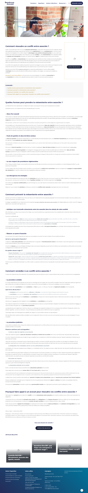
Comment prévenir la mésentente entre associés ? (21, 90)
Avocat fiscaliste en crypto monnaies (13, 475)
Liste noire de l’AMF (29, 482)
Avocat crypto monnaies (10, 473)
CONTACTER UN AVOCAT (74, 67)
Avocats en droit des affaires (13, 75)
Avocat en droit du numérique (12, 479)
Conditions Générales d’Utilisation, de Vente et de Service (33, 488)
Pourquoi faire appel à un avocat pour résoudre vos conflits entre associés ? (28, 94)
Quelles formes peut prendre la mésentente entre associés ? (24, 88)
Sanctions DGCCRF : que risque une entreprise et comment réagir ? (43, 447)
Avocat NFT (8, 481)
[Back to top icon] (81, 490)
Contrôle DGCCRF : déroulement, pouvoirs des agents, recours (18, 457)
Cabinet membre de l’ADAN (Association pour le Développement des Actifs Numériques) (33, 479)
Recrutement (28, 474)
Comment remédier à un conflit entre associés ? (20, 92)
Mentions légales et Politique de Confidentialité (32, 485)
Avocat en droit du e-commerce (12, 477)
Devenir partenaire (29, 475)
